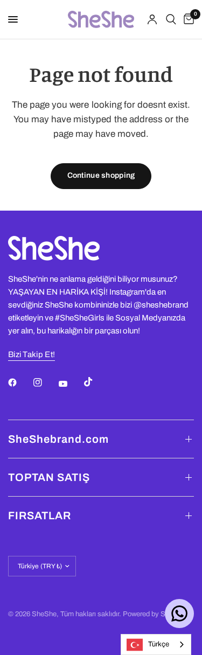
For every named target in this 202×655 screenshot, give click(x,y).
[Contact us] (179, 613)
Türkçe (158, 644)
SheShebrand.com (58, 439)
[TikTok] (96, 382)
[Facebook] (20, 382)
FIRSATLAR (39, 515)
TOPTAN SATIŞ (49, 477)
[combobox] (156, 644)
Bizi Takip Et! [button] (31, 354)
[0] (187, 19)
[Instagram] (45, 382)
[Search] (171, 19)
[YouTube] (70, 383)
